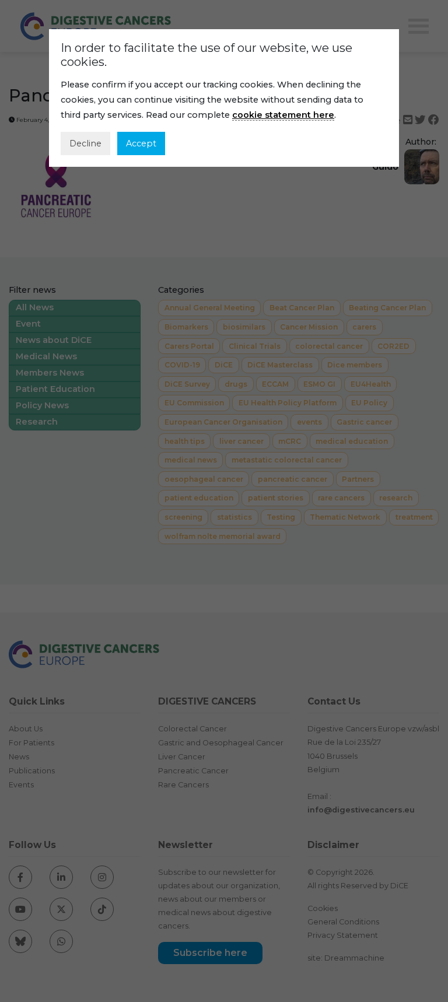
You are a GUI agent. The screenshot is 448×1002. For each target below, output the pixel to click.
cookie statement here (283, 115)
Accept (141, 143)
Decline (85, 143)
